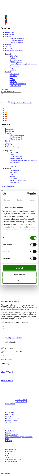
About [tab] (32, 200)
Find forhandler (10, 449)
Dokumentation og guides (14, 50)
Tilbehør (8, 46)
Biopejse (8, 44)
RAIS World (14, 56)
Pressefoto (13, 82)
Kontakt (8, 72)
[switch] (33, 244)
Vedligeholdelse (6, 359)
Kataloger (13, 70)
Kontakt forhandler (7, 91)
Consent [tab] (7, 200)
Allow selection (19, 274)
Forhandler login (15, 86)
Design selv (5, 89)
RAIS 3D (8, 48)
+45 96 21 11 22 (21, 402)
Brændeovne (9, 34)
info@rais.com (10, 404)
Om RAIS (13, 76)
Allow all (19, 268)
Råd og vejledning (16, 60)
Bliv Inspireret (14, 66)
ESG (11, 78)
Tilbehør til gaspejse (16, 42)
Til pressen (9, 457)
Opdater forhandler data (18, 84)
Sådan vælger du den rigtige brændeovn (23, 64)
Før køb (12, 58)
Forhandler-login (11, 461)
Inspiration (8, 54)
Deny (19, 281)
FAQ (11, 68)
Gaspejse (8, 36)
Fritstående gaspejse (16, 40)
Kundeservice (14, 74)
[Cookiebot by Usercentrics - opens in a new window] (28, 193)
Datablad (19, 338)
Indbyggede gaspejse (17, 38)
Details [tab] (19, 200)
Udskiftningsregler (16, 62)
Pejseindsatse (9, 32)
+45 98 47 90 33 (21, 400)
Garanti (12, 80)
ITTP (11, 473)
